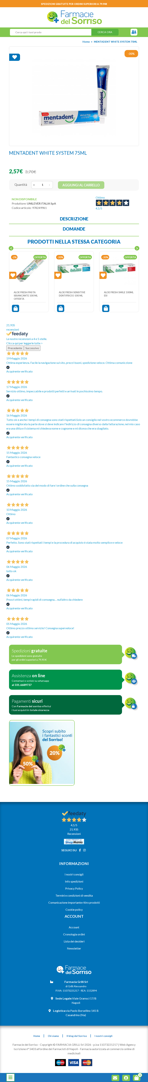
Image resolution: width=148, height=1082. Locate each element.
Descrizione (74, 218)
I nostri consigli (74, 874)
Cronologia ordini (74, 934)
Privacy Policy (74, 888)
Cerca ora (105, 32)
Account (74, 927)
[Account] (126, 1078)
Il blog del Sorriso (77, 1036)
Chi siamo (53, 1036)
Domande (74, 228)
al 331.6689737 (22, 684)
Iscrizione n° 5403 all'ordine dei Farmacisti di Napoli (46, 1049)
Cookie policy (74, 909)
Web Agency (127, 1044)
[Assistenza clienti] (133, 32)
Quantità (20, 185)
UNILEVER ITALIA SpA (41, 203)
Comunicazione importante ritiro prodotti (74, 902)
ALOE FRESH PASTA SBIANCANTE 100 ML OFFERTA (26, 295)
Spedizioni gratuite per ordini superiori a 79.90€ (74, 4)
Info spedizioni (74, 881)
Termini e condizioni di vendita (74, 895)
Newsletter (74, 948)
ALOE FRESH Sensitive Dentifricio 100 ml (72, 294)
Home (86, 41)
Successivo (32, 348)
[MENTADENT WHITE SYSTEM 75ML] (74, 96)
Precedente (15, 348)
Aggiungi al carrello (81, 185)
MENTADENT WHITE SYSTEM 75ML (115, 41)
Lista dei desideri (74, 941)
